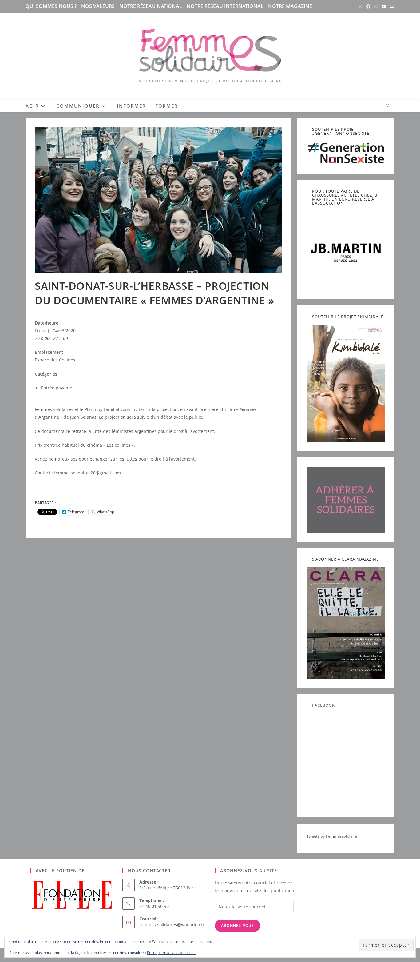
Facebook (323, 705)
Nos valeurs (98, 6)
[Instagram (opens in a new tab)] (376, 6)
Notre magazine (290, 6)
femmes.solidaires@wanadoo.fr (171, 925)
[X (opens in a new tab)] (360, 6)
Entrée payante (56, 388)
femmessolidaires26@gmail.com (87, 473)
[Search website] (388, 106)
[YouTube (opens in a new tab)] (384, 6)
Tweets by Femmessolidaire (332, 836)
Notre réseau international (225, 6)
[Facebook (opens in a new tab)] (368, 6)
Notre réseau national (150, 6)
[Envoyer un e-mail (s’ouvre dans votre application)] (391, 6)
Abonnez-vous (237, 925)
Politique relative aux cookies (171, 952)
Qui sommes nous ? (51, 6)
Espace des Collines (55, 360)
